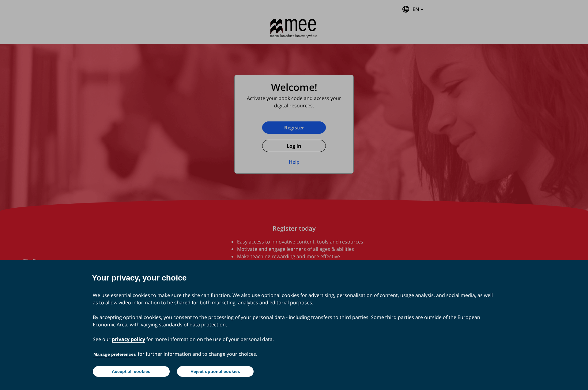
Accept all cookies (131, 371)
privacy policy (128, 339)
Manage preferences (114, 354)
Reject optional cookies (215, 371)
